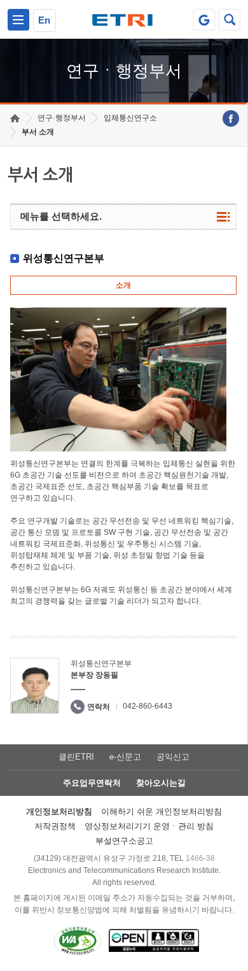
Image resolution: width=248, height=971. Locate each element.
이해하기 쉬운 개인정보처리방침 (161, 811)
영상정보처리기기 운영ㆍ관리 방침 (149, 826)
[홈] (15, 118)
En (44, 20)
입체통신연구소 (130, 117)
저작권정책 (55, 826)
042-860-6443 (147, 706)
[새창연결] (231, 118)
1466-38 (200, 858)
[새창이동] (204, 20)
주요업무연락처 (92, 783)
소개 (123, 285)
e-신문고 (125, 757)
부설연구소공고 (124, 841)
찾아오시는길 (161, 783)
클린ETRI (76, 757)
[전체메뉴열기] (18, 20)
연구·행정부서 (62, 117)
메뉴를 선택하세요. (61, 216)
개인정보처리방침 (59, 811)
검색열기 (229, 20)
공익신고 (172, 757)
